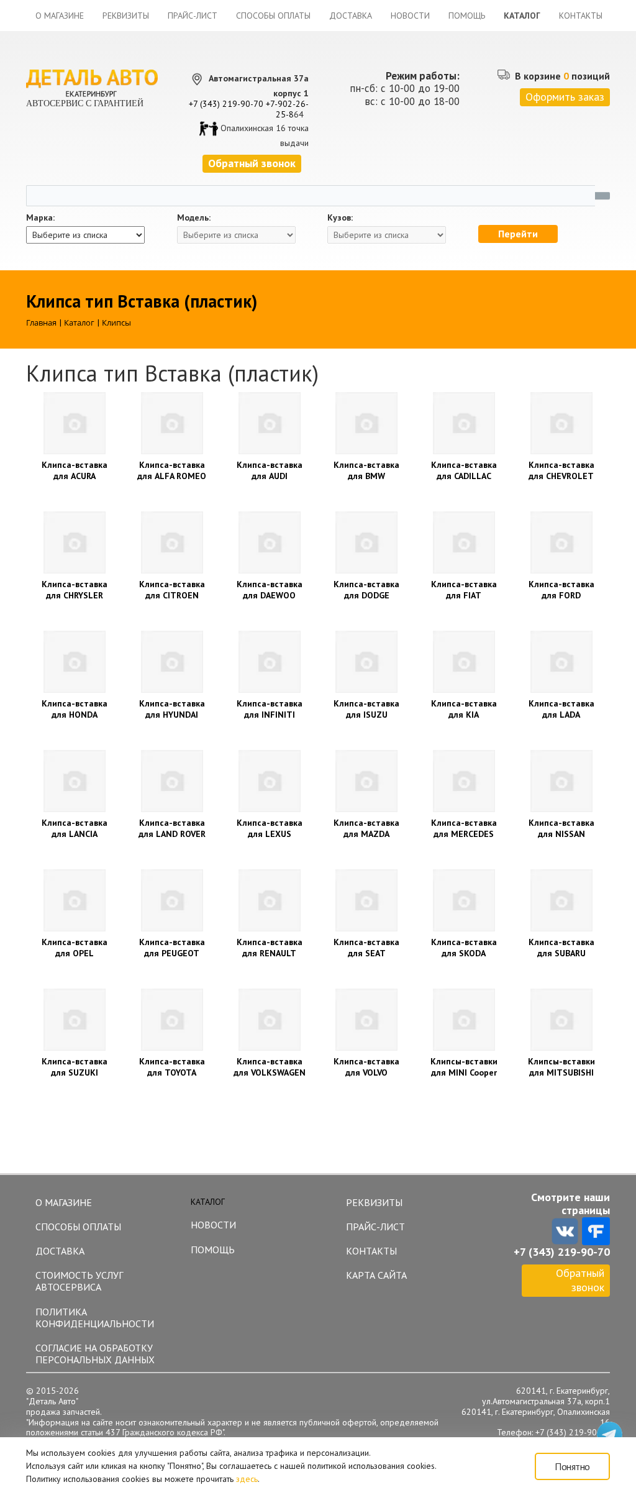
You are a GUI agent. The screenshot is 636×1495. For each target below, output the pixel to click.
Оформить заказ (564, 96)
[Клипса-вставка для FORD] (561, 542)
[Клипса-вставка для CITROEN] (172, 542)
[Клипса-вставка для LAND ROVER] (172, 781)
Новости (410, 15)
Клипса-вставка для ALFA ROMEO (171, 470)
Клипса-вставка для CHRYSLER (74, 589)
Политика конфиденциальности (94, 1317)
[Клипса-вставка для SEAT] (366, 900)
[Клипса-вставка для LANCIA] (74, 781)
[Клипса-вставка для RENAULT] (269, 900)
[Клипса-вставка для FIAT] (464, 542)
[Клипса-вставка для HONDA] (74, 662)
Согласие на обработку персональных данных (95, 1354)
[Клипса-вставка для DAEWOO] (269, 542)
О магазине (59, 15)
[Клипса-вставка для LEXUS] (269, 781)
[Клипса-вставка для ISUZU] (366, 662)
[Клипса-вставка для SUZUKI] (74, 1020)
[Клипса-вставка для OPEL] (74, 900)
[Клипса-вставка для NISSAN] (561, 781)
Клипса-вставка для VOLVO (366, 1067)
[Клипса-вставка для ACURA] (74, 423)
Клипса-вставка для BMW (366, 470)
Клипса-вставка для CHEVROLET (561, 470)
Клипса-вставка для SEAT (366, 947)
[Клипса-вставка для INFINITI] (269, 662)
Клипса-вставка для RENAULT (269, 947)
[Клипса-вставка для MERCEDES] (464, 781)
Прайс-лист (192, 15)
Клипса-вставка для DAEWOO (269, 589)
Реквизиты (125, 15)
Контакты (580, 15)
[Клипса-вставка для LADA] (561, 662)
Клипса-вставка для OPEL (74, 947)
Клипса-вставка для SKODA (464, 947)
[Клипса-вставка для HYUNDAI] (172, 662)
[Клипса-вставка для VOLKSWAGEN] (269, 1020)
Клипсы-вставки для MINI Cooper (463, 1067)
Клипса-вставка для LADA (561, 709)
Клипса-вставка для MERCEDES (464, 828)
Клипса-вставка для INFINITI (269, 709)
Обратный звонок (580, 1280)
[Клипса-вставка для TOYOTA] (172, 1020)
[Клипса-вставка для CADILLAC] (464, 423)
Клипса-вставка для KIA (464, 709)
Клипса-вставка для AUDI (269, 470)
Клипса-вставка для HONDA (74, 709)
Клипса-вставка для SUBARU (561, 947)
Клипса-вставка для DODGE (366, 589)
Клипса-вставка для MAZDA (366, 828)
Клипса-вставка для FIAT (464, 589)
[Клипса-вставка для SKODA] (464, 900)
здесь (247, 1478)
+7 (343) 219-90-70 (226, 103)
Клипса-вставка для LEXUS (269, 828)
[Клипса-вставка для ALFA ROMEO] (172, 423)
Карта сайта (376, 1275)
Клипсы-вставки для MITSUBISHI (561, 1067)
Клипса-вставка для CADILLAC (464, 470)
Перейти (518, 233)
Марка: (40, 218)
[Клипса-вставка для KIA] (464, 662)
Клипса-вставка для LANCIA (74, 828)
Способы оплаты (273, 15)
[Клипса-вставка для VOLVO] (366, 1020)
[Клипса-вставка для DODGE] (366, 542)
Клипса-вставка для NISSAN (561, 828)
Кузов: (340, 218)
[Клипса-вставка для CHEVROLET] (561, 423)
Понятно (572, 1466)
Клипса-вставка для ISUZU (366, 709)
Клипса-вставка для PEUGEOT (172, 947)
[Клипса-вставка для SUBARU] (561, 900)
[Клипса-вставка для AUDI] (269, 423)
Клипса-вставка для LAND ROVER (172, 828)
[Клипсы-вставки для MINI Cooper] (464, 1020)
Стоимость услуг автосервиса (79, 1281)
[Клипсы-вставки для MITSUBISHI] (561, 1020)
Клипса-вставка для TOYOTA (172, 1067)
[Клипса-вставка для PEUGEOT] (172, 900)
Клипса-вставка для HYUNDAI (172, 709)
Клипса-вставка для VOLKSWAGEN (270, 1067)
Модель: (194, 218)
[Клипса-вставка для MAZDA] (366, 781)
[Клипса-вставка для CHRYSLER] (74, 542)
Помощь (466, 15)
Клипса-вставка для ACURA (74, 470)
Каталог (522, 15)
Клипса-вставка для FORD (561, 589)
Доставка (350, 15)
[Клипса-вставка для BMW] (366, 423)
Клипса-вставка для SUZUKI (74, 1067)
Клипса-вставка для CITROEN (172, 589)
